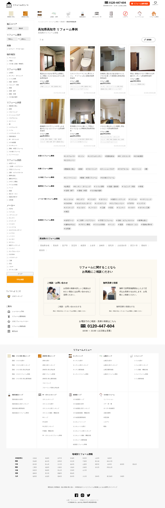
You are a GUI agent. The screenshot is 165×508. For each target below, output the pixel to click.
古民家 (67, 229)
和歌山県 (109, 467)
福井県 (72, 464)
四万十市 (134, 245)
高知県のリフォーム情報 (48, 33)
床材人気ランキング (49, 365)
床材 (81, 169)
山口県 (85, 470)
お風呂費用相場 (108, 369)
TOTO (131, 203)
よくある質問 (104, 487)
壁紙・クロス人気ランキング (21, 365)
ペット (112, 224)
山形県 (97, 458)
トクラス (141, 203)
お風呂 (67, 186)
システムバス (70, 156)
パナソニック (146, 199)
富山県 (47, 464)
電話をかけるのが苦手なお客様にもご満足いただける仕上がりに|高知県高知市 (52, 80)
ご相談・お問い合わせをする (69, 307)
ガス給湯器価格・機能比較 (81, 413)
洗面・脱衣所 (113, 186)
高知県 (72, 473)
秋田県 (85, 458)
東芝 (67, 212)
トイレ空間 (99, 186)
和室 (141, 186)
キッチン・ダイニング (83, 186)
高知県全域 (44, 245)
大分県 (85, 476)
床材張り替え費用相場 (49, 378)
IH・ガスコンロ (124, 156)
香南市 (144, 245)
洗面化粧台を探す (17, 399)
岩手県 (60, 458)
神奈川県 (109, 461)
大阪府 (72, 467)
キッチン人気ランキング (80, 365)
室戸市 (65, 245)
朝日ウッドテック (118, 199)
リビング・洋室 (129, 186)
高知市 (55, 245)
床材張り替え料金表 (49, 369)
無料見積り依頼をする (125, 307)
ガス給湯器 (139, 156)
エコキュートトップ (79, 422)
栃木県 (47, 461)
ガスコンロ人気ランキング (51, 408)
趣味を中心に (70, 224)
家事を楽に (143, 220)
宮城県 (72, 458)
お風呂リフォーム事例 (110, 374)
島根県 (47, 470)
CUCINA (68, 203)
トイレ (81, 156)
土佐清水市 (122, 245)
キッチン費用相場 (78, 369)
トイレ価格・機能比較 (141, 369)
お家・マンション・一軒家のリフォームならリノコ (82, 500)
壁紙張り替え (70, 169)
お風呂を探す (108, 360)
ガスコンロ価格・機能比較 (51, 413)
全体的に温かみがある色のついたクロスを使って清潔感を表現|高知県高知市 (112, 81)
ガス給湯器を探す (78, 404)
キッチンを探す (78, 360)
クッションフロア (107, 169)
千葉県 (85, 461)
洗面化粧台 (110, 156)
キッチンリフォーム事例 (80, 374)
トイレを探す (138, 360)
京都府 (60, 467)
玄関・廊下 (69, 190)
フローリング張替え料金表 (51, 387)
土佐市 (92, 245)
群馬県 (60, 461)
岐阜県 (110, 464)
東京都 (97, 461)
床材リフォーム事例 (49, 374)
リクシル (133, 199)
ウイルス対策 (100, 224)
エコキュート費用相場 (80, 440)
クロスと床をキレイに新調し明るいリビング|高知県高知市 (112, 121)
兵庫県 (85, 467)
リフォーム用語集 (92, 487)
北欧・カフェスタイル (125, 220)
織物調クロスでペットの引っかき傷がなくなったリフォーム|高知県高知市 (52, 133)
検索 (20, 279)
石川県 (60, 464)
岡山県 (60, 470)
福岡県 (35, 476)
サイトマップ (113, 487)
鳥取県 (35, 470)
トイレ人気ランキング (141, 365)
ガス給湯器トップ (78, 399)
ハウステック (101, 203)
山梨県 (85, 464)
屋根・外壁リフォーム (89, 178)
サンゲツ (81, 199)
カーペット (137, 169)
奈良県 (97, 467)
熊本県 (72, 476)
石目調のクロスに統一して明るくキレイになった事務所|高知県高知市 (82, 120)
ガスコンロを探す (48, 404)
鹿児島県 (109, 476)
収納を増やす (147, 224)
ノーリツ (93, 207)
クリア (20, 274)
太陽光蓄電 (107, 413)
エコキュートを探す (79, 426)
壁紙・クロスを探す (18, 360)
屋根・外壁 (82, 190)
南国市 (83, 245)
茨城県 (35, 461)
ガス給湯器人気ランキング (81, 408)
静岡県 (122, 464)
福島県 (110, 458)
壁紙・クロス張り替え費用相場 (21, 378)
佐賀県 (47, 476)
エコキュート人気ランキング (82, 431)
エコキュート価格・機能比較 (82, 435)
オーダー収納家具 (109, 408)
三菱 (103, 207)
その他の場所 (96, 190)
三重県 (35, 467)
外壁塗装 (106, 417)
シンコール (69, 199)
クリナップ (69, 207)
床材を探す (46, 360)
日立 (111, 207)
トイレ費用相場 (139, 378)
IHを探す (45, 422)
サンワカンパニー (117, 203)
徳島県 (35, 473)
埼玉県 (72, 461)
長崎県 (60, 476)
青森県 (47, 458)
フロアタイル (124, 169)
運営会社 (50, 487)
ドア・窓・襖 (108, 404)
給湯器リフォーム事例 (80, 444)
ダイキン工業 (144, 207)
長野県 (97, 464)
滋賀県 (47, 467)
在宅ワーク (69, 220)
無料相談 (141, 4)
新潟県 (35, 464)
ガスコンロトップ (48, 399)
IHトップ (45, 417)
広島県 (72, 470)
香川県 (47, 473)
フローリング (92, 169)
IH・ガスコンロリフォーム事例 (52, 435)
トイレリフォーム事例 (141, 374)
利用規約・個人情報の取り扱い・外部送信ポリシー (70, 487)
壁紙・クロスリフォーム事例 (21, 374)
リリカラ (92, 199)
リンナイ (121, 207)
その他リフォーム (108, 178)
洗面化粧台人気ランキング (20, 404)
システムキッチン (95, 156)
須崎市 (101, 245)
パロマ (132, 207)
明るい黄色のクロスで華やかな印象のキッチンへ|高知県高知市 (142, 79)
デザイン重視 (85, 224)
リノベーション (70, 178)
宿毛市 (111, 245)
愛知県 (135, 464)
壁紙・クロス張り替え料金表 (21, 369)
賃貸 (121, 224)
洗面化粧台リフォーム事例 (20, 413)
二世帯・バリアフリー (86, 220)
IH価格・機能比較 (48, 431)
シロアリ (106, 422)
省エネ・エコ (133, 224)
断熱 (105, 426)
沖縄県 (122, 476)
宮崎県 (97, 476)
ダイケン (103, 199)
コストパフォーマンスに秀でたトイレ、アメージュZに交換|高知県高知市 (82, 68)
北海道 (35, 458)
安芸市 (74, 245)
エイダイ (81, 207)
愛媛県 (60, 473)
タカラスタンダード (83, 203)
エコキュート (70, 160)
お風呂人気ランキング (110, 365)
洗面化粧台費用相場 (18, 408)
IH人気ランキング (48, 426)
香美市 (42, 250)
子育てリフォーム (106, 220)
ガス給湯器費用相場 (79, 417)
